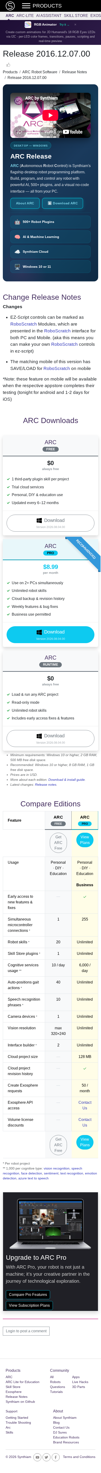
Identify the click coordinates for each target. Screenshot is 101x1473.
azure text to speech (33, 1178)
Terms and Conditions (79, 1457)
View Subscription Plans (29, 1305)
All (52, 1377)
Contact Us (61, 1427)
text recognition (71, 1173)
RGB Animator (45, 24)
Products (10, 72)
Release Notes (74, 72)
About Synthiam (65, 1417)
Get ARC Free (58, 842)
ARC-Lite (25, 16)
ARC (10, 16)
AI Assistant (49, 16)
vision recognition (57, 1168)
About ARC (25, 203)
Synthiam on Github (20, 1401)
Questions (57, 1387)
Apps (76, 1377)
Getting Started (17, 1417)
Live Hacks (80, 1382)
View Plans (85, 840)
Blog (56, 1422)
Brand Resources (66, 1442)
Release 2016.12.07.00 (27, 78)
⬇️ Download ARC (63, 203)
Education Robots (66, 1437)
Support (11, 1411)
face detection (31, 1173)
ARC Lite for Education (22, 1382)
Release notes (45, 784)
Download (50, 523)
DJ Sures (60, 1432)
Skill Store (76, 16)
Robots (55, 1382)
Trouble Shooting (18, 1422)
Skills (9, 1432)
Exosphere (14, 1392)
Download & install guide (66, 779)
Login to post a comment (26, 1331)
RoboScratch (23, 324)
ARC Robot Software (39, 72)
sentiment (51, 1173)
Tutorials (56, 1392)
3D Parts (78, 1387)
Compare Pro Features (28, 1295)
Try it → (64, 24)
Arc (8, 1427)
